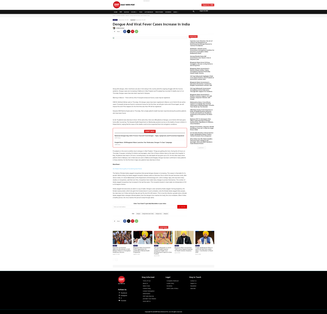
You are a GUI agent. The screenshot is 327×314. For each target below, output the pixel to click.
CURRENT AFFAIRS (120, 15)
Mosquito (166, 213)
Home (114, 15)
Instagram (124, 295)
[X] (128, 31)
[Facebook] (124, 31)
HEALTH (127, 15)
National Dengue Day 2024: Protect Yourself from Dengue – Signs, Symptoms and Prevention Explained (149, 136)
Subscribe (183, 206)
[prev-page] (114, 260)
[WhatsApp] (136, 31)
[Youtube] (119, 300)
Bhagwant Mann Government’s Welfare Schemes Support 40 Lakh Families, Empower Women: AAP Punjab (201, 97)
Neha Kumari (120, 28)
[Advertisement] (170, 5)
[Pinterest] (132, 31)
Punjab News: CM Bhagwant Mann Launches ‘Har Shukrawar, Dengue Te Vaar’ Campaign (143, 142)
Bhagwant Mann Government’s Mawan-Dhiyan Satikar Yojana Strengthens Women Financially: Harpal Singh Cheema (200, 71)
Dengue (138, 213)
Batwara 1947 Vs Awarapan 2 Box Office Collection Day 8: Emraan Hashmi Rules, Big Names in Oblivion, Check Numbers (201, 121)
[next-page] (116, 260)
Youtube (123, 300)
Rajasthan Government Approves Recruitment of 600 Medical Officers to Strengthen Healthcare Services (122, 250)
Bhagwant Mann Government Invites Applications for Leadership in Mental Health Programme (141, 250)
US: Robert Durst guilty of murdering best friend (127, 169)
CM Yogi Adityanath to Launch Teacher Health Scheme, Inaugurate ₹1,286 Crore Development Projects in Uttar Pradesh (163, 251)
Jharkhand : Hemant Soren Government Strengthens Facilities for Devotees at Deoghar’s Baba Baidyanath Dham (202, 51)
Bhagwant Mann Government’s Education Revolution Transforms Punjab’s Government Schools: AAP (201, 83)
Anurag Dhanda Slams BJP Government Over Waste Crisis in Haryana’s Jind (200, 57)
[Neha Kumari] (114, 28)
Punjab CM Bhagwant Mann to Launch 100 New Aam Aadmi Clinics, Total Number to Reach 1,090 (204, 250)
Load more (201, 147)
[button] (193, 11)
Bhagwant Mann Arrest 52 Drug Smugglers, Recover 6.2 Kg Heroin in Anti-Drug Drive (201, 64)
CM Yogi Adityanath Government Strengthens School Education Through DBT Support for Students (201, 90)
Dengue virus (158, 213)
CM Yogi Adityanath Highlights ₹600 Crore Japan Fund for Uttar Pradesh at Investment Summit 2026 (202, 77)
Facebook (124, 293)
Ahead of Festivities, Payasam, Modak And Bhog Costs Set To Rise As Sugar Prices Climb (202, 128)
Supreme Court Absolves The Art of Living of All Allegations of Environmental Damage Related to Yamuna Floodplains (201, 43)
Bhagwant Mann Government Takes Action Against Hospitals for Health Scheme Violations (184, 249)
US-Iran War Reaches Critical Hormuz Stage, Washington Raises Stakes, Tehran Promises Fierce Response (201, 134)
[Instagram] (119, 295)
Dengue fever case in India (147, 213)
